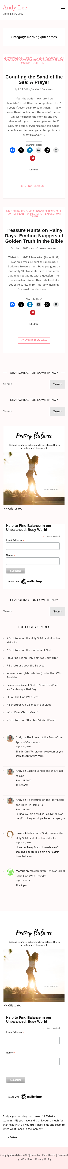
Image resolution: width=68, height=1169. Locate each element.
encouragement (53, 58)
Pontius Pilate (16, 214)
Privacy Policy (43, 1159)
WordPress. (27, 1159)
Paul (58, 211)
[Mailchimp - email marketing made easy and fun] (25, 579)
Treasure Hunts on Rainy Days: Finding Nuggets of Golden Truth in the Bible (34, 236)
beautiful (10, 58)
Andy (35, 89)
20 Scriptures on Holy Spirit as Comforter (32, 658)
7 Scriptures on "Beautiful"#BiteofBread (31, 720)
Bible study (13, 211)
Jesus (24, 211)
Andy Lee (15, 7)
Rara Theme (48, 1155)
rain (38, 214)
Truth (34, 217)
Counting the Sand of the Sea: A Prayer (34, 79)
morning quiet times (34, 63)
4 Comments (47, 89)
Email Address (15, 540)
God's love (11, 60)
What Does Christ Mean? (22, 712)
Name (10, 555)
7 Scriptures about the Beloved (25, 665)
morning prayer (53, 60)
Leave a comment (48, 248)
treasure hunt (51, 214)
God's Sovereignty (30, 60)
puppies (30, 214)
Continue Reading (32, 186)
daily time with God (29, 58)
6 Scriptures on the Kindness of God (29, 650)
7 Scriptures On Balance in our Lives (29, 704)
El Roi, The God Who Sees (22, 697)
